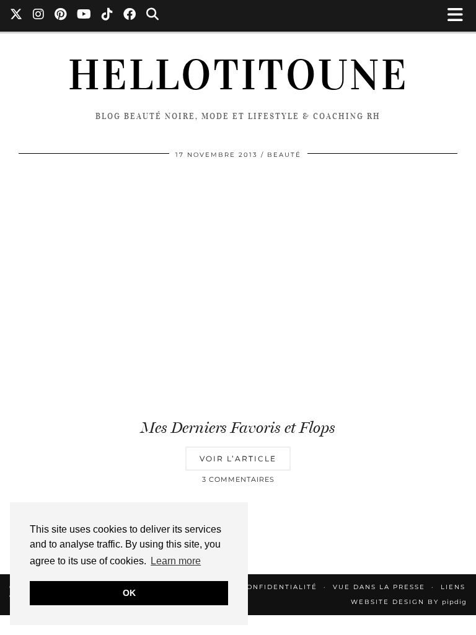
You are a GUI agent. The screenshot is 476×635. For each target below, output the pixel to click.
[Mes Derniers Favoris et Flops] (238, 289)
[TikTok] (107, 15)
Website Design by (409, 602)
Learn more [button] (176, 561)
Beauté (284, 155)
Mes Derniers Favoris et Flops (238, 428)
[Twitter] (16, 15)
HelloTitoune (238, 75)
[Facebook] (129, 15)
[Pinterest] (61, 15)
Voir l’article (238, 458)
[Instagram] (39, 15)
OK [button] (129, 593)
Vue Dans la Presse (379, 587)
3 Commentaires (238, 479)
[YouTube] (84, 15)
